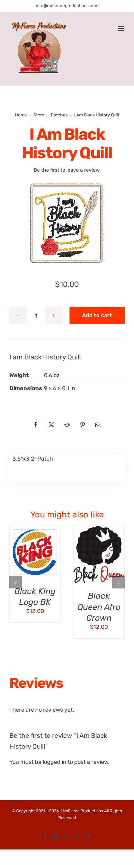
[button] (15, 582)
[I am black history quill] (67, 224)
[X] (51, 424)
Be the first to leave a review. (67, 170)
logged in (54, 762)
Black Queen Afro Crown (98, 607)
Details (25, 560)
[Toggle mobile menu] (121, 28)
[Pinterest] (82, 424)
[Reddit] (67, 424)
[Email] (98, 424)
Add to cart (97, 315)
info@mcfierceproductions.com (67, 5)
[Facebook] (36, 424)
